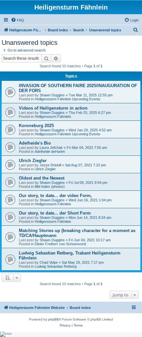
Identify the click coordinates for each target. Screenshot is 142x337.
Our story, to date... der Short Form (55, 213)
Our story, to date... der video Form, (55, 195)
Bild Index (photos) (50, 186)
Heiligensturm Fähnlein (53, 116)
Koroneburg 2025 (36, 125)
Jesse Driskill (50, 165)
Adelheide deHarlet (50, 151)
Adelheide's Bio (35, 143)
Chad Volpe (49, 262)
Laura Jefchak (51, 148)
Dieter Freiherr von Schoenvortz (61, 244)
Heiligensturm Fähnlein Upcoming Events (67, 99)
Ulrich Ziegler (33, 160)
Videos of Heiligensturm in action (53, 108)
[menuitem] (17, 20)
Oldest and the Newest (41, 178)
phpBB (53, 319)
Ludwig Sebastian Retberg (56, 266)
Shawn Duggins (52, 95)
